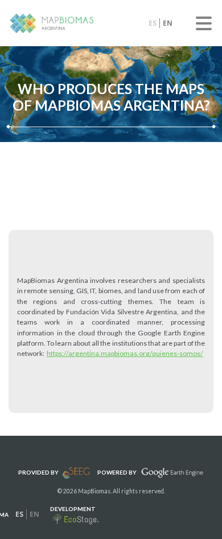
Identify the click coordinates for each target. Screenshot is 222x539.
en (167, 23)
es (153, 23)
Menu (203, 23)
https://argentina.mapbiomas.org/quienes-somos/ (125, 353)
